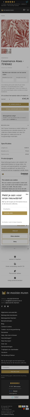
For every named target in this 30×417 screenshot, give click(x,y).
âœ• (27, 194)
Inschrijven (8, 213)
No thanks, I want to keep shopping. (12, 222)
